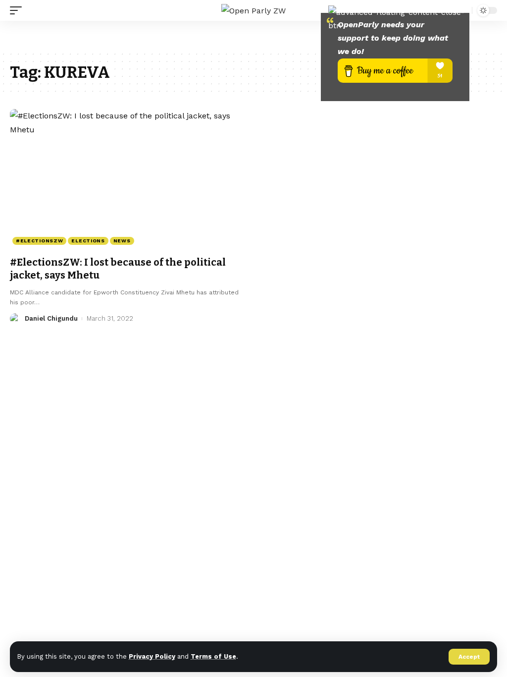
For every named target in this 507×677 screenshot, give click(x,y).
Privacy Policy (152, 656)
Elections (87, 240)
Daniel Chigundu (51, 318)
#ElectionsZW (39, 240)
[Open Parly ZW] (253, 10)
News (122, 240)
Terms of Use (213, 656)
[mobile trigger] (18, 10)
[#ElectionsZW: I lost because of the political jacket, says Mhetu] (127, 179)
